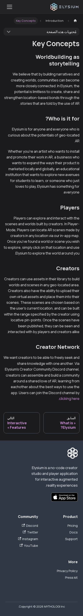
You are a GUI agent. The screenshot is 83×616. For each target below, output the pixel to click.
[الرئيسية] (75, 20)
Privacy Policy (67, 571)
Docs (73, 532)
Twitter (32, 532)
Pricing (73, 525)
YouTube (31, 545)
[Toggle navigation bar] (9, 7)
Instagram (30, 539)
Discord (32, 525)
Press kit (71, 577)
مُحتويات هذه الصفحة (61, 31)
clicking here (69, 398)
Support (71, 539)
